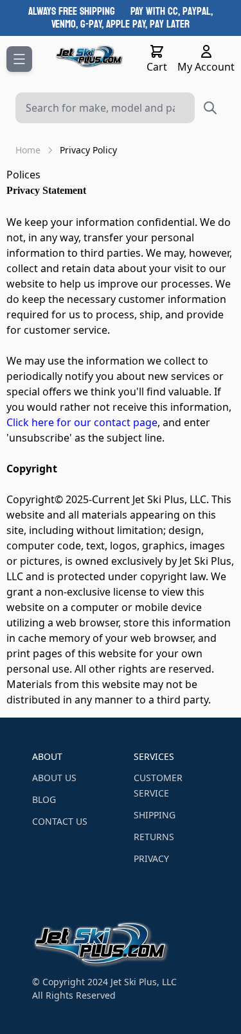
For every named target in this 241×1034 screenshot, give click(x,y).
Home (27, 150)
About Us (54, 777)
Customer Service (158, 785)
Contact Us (59, 821)
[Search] (210, 107)
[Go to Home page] (90, 56)
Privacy (151, 858)
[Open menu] (19, 59)
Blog (44, 799)
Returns (154, 837)
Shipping (154, 815)
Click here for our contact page (81, 422)
